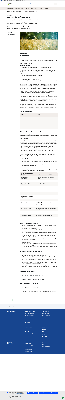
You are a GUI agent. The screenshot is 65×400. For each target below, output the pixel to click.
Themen (41, 8)
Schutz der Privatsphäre (46, 346)
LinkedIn (45, 331)
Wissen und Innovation (46, 315)
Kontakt (26, 329)
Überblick (26, 320)
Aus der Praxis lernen (11, 34)
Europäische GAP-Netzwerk (29, 313)
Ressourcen (46, 8)
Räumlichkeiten (27, 322)
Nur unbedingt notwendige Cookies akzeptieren (48, 392)
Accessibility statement (29, 333)
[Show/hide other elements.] (39, 20)
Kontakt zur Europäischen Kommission (31, 345)
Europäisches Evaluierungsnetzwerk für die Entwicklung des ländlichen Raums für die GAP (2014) (39, 291)
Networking (27, 8)
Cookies (43, 344)
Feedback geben (20, 306)
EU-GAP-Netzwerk (10, 8)
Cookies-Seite (19, 393)
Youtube (45, 336)
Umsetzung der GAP (45, 313)
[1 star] (8, 306)
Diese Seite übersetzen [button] (17, 299)
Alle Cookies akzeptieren (32, 392)
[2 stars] (8, 306)
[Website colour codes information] (63, 398)
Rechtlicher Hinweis (45, 348)
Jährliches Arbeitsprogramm (29, 315)
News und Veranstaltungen (19, 8)
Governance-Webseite (28, 317)
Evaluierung (44, 317)
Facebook (45, 329)
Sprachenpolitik (44, 342)
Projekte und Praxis (34, 8)
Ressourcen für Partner (29, 351)
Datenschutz (27, 331)
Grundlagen (10, 32)
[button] (10, 20)
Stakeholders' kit (27, 324)
